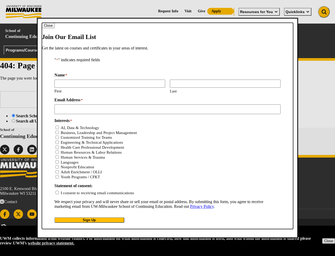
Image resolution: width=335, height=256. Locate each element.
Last (173, 91)
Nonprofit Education (77, 167)
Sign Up (89, 220)
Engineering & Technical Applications (92, 142)
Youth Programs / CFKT (80, 177)
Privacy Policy (202, 206)
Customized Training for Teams (86, 137)
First (58, 91)
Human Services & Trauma (83, 157)
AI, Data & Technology (80, 128)
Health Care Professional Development (92, 147)
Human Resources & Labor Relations (91, 152)
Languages (70, 162)
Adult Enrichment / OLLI (81, 172)
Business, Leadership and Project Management (99, 133)
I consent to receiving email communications (97, 193)
